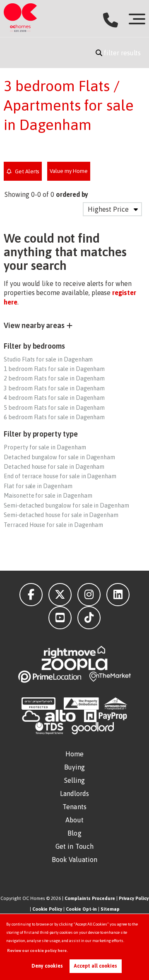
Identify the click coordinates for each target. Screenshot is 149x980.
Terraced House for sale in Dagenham (53, 525)
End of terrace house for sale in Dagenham (60, 476)
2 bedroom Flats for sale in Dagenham (54, 378)
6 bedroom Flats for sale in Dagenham (54, 417)
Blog (74, 833)
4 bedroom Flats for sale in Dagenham (54, 397)
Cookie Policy (47, 909)
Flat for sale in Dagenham (38, 486)
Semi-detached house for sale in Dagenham (61, 515)
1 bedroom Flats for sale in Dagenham (54, 369)
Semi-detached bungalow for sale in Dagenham (66, 505)
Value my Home (68, 171)
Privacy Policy (134, 898)
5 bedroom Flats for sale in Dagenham (54, 407)
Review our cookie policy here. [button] (37, 950)
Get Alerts (26, 171)
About (74, 820)
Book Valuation (74, 859)
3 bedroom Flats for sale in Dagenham (54, 388)
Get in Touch (74, 846)
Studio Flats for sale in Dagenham (48, 359)
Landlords (74, 793)
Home (74, 754)
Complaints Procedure (90, 898)
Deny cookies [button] (47, 966)
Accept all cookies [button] (95, 966)
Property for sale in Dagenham (45, 447)
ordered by (72, 194)
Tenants (74, 806)
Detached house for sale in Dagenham (54, 466)
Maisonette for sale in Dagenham (48, 495)
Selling (74, 780)
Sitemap (110, 909)
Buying (74, 767)
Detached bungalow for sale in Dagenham (59, 457)
